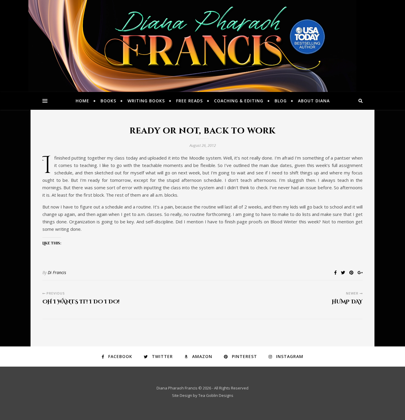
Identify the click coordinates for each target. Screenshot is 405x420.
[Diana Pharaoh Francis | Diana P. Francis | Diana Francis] (202, 46)
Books (108, 101)
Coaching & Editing (238, 101)
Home (82, 101)
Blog (281, 101)
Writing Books (146, 101)
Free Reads (189, 101)
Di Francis (57, 272)
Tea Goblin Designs (215, 395)
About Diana (314, 101)
